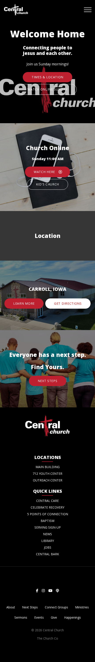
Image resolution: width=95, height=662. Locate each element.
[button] (87, 10)
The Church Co (47, 638)
